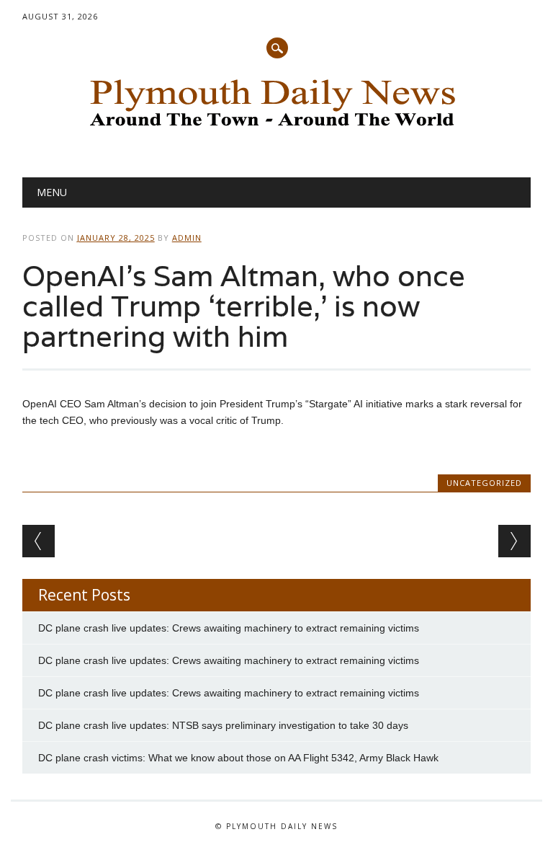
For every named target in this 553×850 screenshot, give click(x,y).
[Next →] (514, 541)
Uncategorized (484, 482)
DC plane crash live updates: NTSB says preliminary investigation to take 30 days (223, 725)
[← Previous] (38, 541)
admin (187, 237)
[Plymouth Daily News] (276, 130)
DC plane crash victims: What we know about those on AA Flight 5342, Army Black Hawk (238, 757)
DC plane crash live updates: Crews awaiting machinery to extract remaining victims (228, 628)
